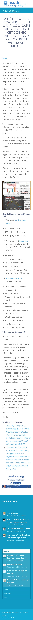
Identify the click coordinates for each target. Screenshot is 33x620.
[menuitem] (23, 3)
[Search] (23, 3)
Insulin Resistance (14, 278)
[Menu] (28, 3)
